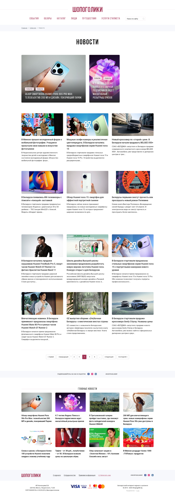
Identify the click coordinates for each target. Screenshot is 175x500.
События (34, 18)
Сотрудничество (70, 475)
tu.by (137, 491)
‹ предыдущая (63, 357)
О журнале (57, 475)
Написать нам (105, 475)
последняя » (122, 357)
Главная (24, 28)
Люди (74, 18)
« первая (51, 357)
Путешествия (89, 18)
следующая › (109, 357)
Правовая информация (87, 475)
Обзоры (48, 18)
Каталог (61, 18)
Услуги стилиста (111, 18)
